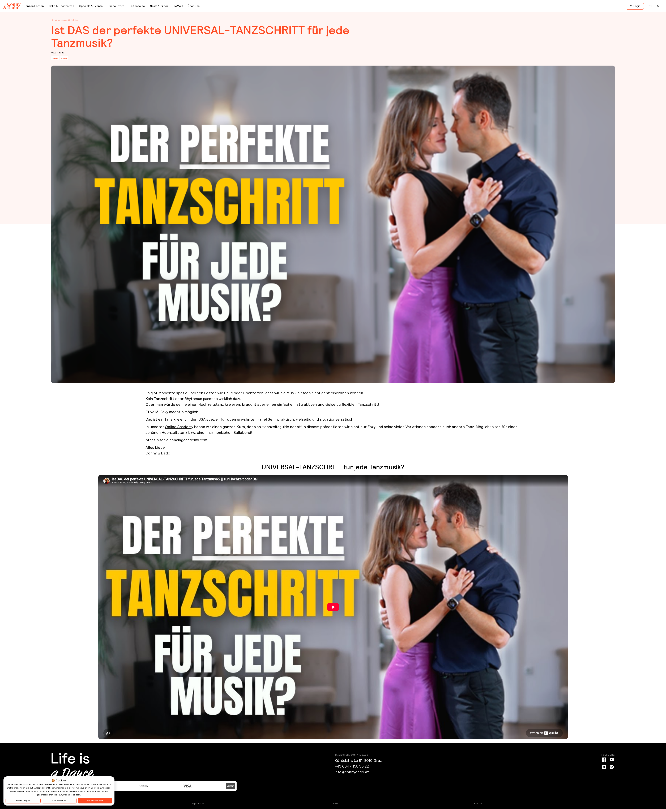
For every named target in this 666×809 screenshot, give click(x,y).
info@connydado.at (352, 772)
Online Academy (179, 427)
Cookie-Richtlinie (43, 791)
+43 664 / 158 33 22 (352, 766)
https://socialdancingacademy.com (176, 440)
